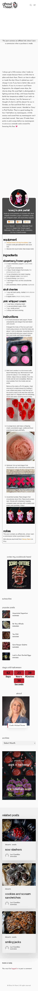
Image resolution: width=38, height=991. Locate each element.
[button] (35, 5)
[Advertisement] (19, 23)
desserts (8, 844)
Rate (27, 222)
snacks (14, 844)
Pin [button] (20, 222)
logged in (14, 968)
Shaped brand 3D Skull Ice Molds (17, 242)
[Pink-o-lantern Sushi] (19, 788)
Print (11, 222)
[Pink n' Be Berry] (19, 763)
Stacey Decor (26, 539)
